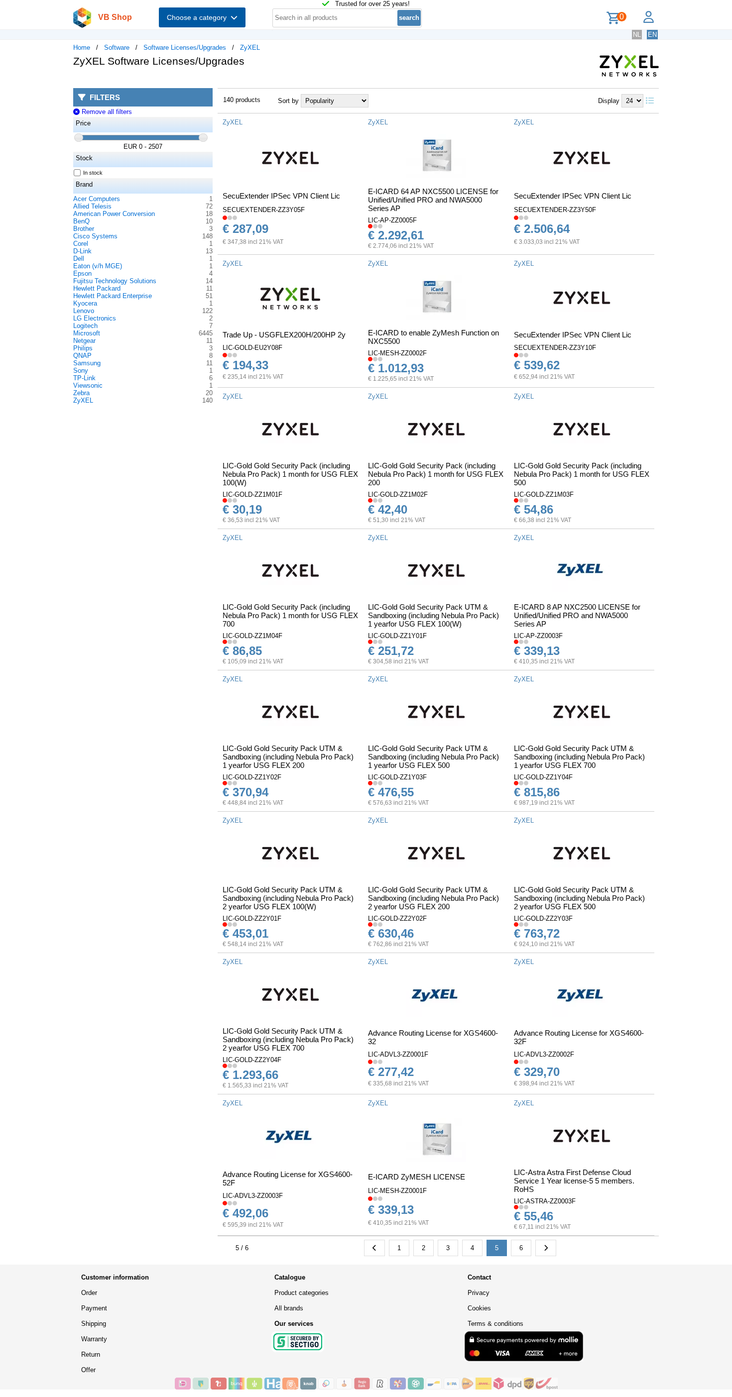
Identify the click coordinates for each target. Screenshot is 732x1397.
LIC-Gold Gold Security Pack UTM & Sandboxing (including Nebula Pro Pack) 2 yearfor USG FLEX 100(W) (288, 898)
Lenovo (83, 311)
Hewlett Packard (97, 288)
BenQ (81, 221)
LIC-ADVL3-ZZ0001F (398, 1054)
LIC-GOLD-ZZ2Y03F (543, 918)
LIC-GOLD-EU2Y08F (252, 347)
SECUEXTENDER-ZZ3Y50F (555, 210)
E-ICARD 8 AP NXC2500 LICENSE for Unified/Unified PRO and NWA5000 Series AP (577, 615)
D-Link (82, 251)
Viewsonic (88, 385)
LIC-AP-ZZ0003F (538, 636)
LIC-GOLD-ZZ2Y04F (252, 1060)
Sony (80, 370)
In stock (93, 173)
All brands (288, 1308)
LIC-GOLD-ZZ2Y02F (397, 918)
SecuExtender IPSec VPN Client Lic (281, 196)
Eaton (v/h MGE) (97, 266)
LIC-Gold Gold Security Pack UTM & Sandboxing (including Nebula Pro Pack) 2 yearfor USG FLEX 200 (433, 898)
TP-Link (84, 378)
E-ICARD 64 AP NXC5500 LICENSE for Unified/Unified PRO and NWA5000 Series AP (433, 200)
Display (608, 101)
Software (116, 47)
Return (90, 1354)
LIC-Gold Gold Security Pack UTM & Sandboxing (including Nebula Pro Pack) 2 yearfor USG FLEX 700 (288, 1039)
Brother (83, 228)
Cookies (479, 1308)
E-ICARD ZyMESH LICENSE (416, 1177)
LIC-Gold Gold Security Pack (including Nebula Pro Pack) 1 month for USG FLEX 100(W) (290, 474)
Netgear (84, 340)
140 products (241, 100)
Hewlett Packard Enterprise (112, 296)
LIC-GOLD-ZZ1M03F (544, 494)
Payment (94, 1308)
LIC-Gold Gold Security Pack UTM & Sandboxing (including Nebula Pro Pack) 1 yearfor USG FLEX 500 (433, 756)
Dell (78, 258)
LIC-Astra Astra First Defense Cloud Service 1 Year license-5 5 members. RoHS (574, 1180)
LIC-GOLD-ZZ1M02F (398, 494)
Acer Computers (96, 199)
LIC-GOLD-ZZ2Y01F (252, 918)
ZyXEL (250, 47)
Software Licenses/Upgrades (184, 47)
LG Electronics (94, 318)
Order (89, 1292)
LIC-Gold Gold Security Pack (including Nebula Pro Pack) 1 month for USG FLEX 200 (435, 474)
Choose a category (199, 17)
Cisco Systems (95, 236)
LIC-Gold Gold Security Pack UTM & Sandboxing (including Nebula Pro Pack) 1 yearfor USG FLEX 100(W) (433, 615)
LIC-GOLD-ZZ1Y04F (543, 777)
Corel (80, 243)
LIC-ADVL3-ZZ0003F (253, 1195)
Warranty (94, 1339)
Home (81, 47)
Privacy (478, 1292)
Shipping (93, 1323)
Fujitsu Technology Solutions (114, 281)
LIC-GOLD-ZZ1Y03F (397, 777)
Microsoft (86, 333)
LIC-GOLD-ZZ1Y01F (397, 636)
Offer (88, 1370)
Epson (82, 273)
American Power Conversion (114, 213)
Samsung (87, 363)
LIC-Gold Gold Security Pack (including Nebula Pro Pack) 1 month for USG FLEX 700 (290, 615)
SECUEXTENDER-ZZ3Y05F (264, 210)
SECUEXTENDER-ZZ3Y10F (555, 347)
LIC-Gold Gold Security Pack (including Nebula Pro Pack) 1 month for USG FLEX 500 (581, 474)
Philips (83, 348)
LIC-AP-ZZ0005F (392, 220)
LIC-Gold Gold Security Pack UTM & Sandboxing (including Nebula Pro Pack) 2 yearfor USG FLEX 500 (579, 898)
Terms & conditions (495, 1323)
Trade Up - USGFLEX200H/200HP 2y (284, 334)
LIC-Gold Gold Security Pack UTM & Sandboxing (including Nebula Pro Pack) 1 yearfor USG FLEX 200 (288, 756)
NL (637, 34)
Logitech (85, 325)
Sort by (288, 101)
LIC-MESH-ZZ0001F (397, 1190)
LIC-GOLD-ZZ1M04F (252, 636)
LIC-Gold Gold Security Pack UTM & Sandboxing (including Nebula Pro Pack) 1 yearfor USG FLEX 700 (579, 756)
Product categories (301, 1292)
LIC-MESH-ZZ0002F (397, 353)
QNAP (82, 355)
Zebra (81, 393)
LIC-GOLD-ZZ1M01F (252, 494)
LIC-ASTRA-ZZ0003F (545, 1201)
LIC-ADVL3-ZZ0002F (544, 1054)
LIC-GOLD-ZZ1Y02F (252, 777)
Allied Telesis (92, 206)
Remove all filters (105, 111)
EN (652, 34)
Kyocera (85, 303)
